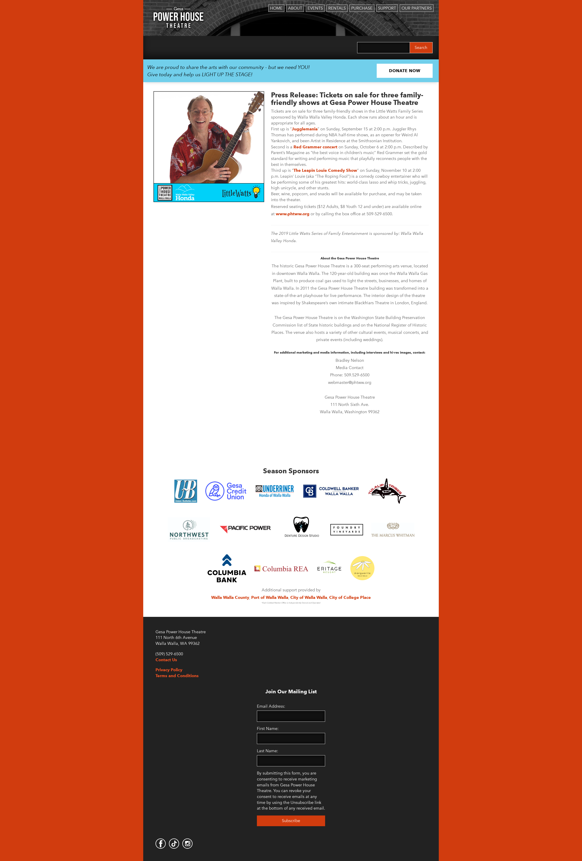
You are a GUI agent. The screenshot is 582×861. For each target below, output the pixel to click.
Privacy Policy (169, 669)
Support (387, 8)
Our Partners (416, 8)
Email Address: (271, 706)
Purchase (362, 8)
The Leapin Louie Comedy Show (325, 170)
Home (276, 8)
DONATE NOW (404, 70)
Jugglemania (305, 129)
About (295, 8)
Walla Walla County (230, 597)
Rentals (337, 8)
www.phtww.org (292, 213)
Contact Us (166, 659)
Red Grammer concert (315, 146)
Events (315, 8)
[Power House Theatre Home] (178, 10)
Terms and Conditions (177, 675)
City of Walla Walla (308, 597)
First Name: (267, 728)
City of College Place (350, 597)
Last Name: (267, 750)
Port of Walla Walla (269, 597)
